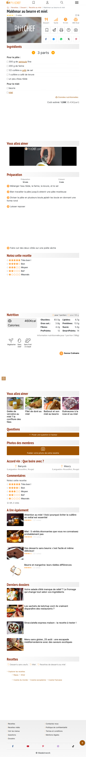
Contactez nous (52, 724)
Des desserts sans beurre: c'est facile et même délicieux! (49, 549)
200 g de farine (16, 66)
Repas (16, 675)
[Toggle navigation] (77, 2)
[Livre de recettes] (33, 2)
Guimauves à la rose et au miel (70, 412)
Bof (22, 271)
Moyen (24, 267)
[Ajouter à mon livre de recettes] (46, 30)
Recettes (11, 724)
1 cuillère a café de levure (21, 74)
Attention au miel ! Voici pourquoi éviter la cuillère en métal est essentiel (50, 516)
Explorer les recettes (16, 671)
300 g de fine (20, 61)
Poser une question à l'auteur (44, 435)
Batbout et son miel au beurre (51, 412)
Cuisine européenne (38, 680)
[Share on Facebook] (46, 39)
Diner (23, 675)
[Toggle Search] (62, 2)
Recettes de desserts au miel (52, 664)
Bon (23, 264)
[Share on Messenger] (54, 39)
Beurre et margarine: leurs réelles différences (48, 565)
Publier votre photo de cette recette (43, 453)
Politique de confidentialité (56, 727)
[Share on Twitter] (69, 39)
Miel (34, 664)
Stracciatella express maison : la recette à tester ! (50, 622)
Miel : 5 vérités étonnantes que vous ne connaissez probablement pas (51, 532)
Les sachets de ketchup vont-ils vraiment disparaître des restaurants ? (46, 607)
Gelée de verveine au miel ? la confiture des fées (14, 416)
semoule (23, 61)
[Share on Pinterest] (76, 39)
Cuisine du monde (21, 680)
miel (11, 92)
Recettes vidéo (14, 727)
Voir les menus (14, 731)
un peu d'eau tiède (18, 79)
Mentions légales (52, 735)
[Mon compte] (47, 2)
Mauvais (25, 274)
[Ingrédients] (4, 378)
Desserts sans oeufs (19, 664)
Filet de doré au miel (33, 412)
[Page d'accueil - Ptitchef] (8, 7)
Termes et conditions (54, 731)
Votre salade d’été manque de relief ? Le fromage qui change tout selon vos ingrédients (50, 590)
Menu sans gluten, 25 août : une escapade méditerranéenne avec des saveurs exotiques (48, 640)
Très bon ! (26, 260)
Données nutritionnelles (68, 97)
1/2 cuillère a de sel (21, 70)
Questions (12, 735)
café (24, 70)
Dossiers (11, 739)
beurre (12, 88)
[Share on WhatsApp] (61, 39)
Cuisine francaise (55, 680)
